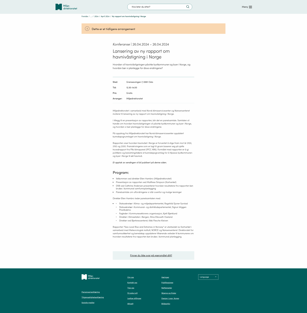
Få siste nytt (132, 293)
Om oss (130, 277)
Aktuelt (130, 303)
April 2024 (105, 16)
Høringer (165, 277)
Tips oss (130, 288)
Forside (85, 16)
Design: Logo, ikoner (170, 298)
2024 (96, 16)
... (91, 16)
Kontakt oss (132, 282)
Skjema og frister (168, 293)
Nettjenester (166, 288)
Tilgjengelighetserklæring (93, 297)
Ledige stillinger (134, 298)
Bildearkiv (165, 303)
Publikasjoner (167, 282)
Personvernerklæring (91, 292)
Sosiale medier (88, 302)
